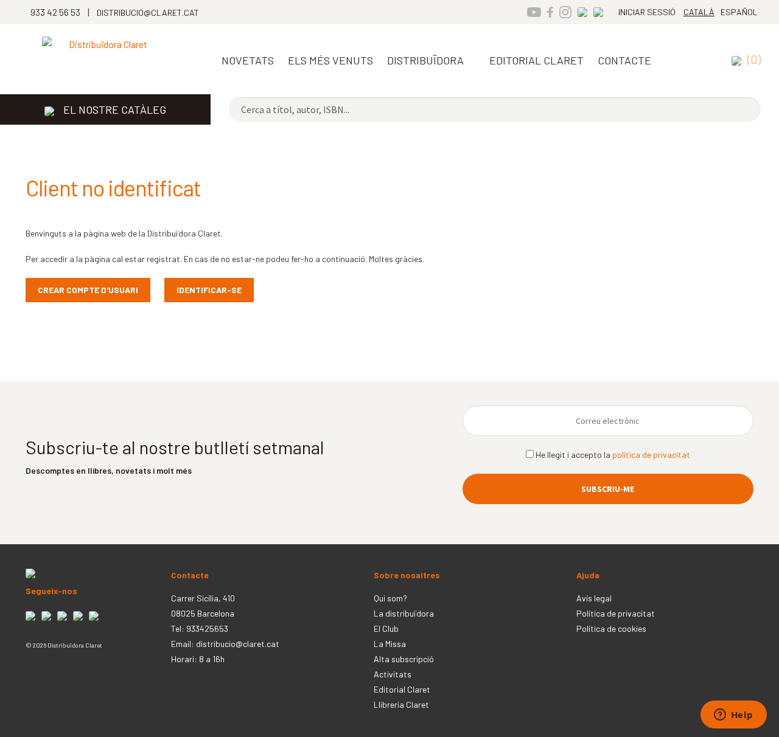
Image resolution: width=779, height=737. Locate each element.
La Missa (390, 643)
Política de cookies (611, 628)
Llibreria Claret (401, 704)
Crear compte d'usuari (88, 290)
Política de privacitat (615, 613)
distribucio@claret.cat (237, 643)
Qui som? (390, 598)
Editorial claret (536, 60)
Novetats (248, 60)
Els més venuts (330, 60)
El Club (386, 628)
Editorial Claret (402, 689)
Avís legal (594, 598)
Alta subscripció (404, 659)
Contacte (624, 60)
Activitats (392, 674)
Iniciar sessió (647, 12)
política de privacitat (651, 454)
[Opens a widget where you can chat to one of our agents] (733, 716)
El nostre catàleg (114, 109)
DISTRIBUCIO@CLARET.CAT (148, 12)
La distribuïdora (404, 613)
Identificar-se (209, 290)
